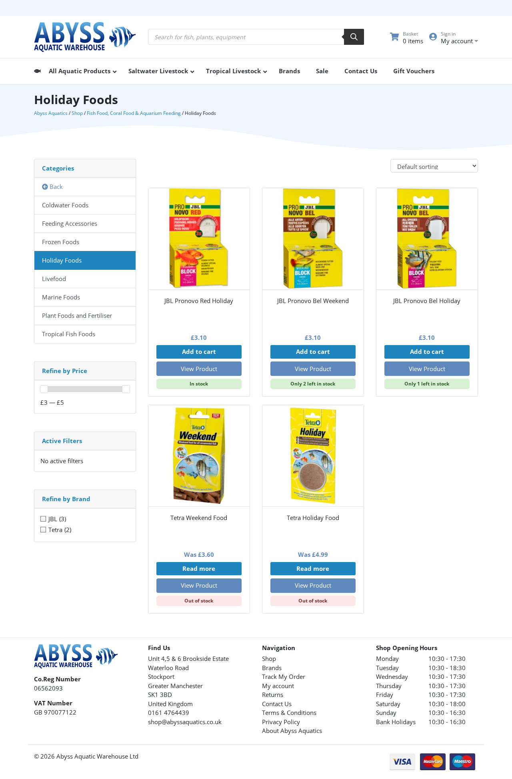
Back (55, 187)
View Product (199, 369)
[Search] (354, 37)
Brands (272, 668)
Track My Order (283, 677)
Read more (198, 568)
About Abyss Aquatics (292, 731)
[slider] (44, 389)
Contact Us (277, 704)
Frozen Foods (60, 242)
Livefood (54, 279)
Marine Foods (61, 297)
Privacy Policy (281, 722)
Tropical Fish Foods (68, 334)
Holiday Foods (62, 260)
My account (278, 686)
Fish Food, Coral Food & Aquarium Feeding (134, 113)
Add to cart (199, 351)
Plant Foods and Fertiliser (77, 315)
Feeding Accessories (69, 223)
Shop (77, 113)
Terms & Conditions (289, 713)
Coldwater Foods (65, 205)
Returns (272, 695)
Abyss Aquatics (51, 113)
